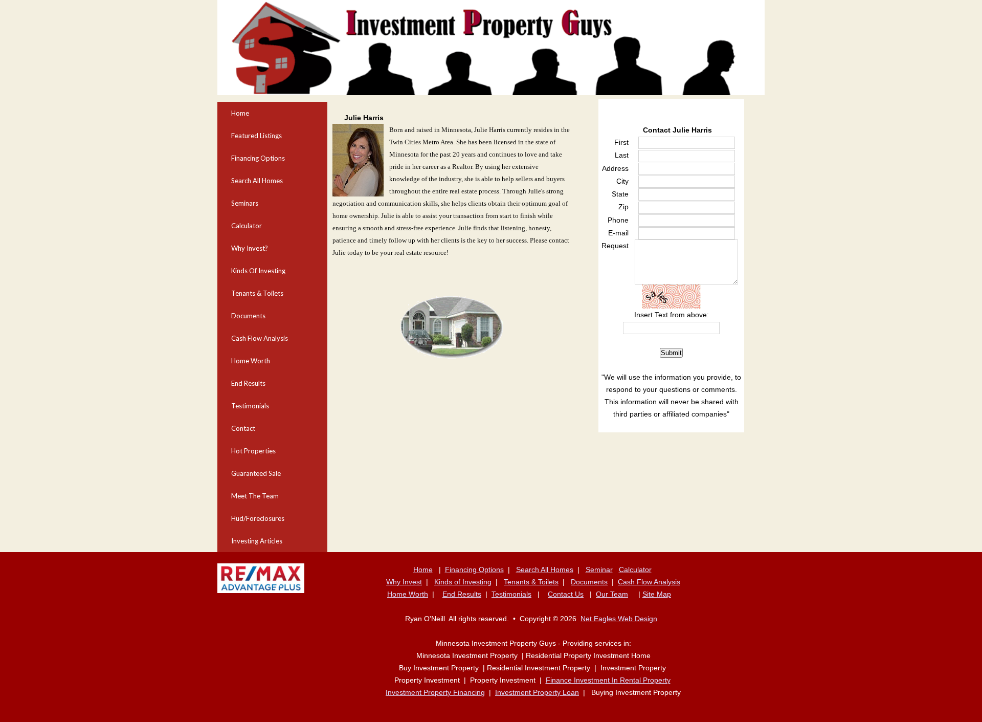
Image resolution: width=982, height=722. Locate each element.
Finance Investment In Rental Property (608, 680)
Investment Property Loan (537, 692)
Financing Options (258, 158)
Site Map (656, 594)
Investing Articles (256, 541)
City (622, 181)
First (621, 142)
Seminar (599, 569)
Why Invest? (249, 248)
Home (240, 113)
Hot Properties (253, 451)
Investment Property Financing (435, 692)
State (620, 194)
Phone (618, 220)
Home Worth (250, 361)
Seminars (244, 203)
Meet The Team (255, 496)
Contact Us (566, 594)
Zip (623, 207)
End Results (248, 383)
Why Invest (404, 582)
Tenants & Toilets (257, 293)
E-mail (618, 233)
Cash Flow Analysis (259, 338)
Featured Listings (256, 136)
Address (615, 168)
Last (622, 155)
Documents (248, 316)
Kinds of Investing (463, 582)
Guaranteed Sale (256, 473)
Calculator (246, 226)
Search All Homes (257, 181)
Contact (243, 428)
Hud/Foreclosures (257, 518)
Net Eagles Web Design (619, 619)
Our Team (612, 594)
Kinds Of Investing (258, 271)
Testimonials (250, 406)
